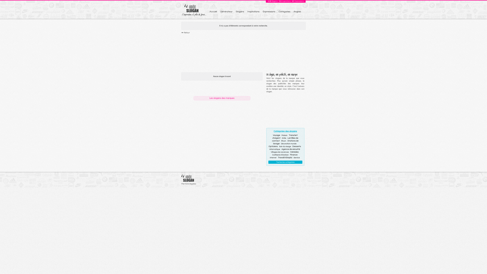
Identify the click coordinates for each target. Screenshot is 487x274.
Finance (294, 155)
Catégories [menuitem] (284, 11)
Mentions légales (188, 184)
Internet (273, 158)
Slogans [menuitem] (240, 11)
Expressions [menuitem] (269, 11)
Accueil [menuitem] (213, 11)
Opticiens (273, 146)
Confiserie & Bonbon (280, 155)
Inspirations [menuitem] (253, 11)
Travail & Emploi (285, 158)
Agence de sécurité (291, 149)
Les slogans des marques (221, 98)
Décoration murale (289, 144)
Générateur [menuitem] (226, 11)
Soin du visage (285, 146)
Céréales (294, 152)
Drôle (284, 138)
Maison (284, 135)
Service (297, 158)
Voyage (276, 135)
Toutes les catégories (285, 162)
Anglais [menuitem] (297, 11)
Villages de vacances (280, 152)
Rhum (283, 141)
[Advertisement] (243, 52)
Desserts (296, 146)
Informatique (274, 149)
